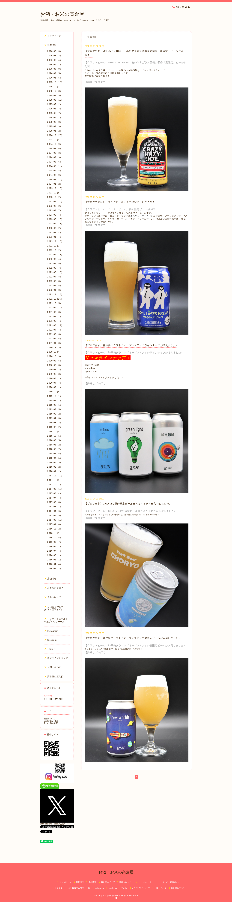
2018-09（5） (54, 440)
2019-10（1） (54, 396)
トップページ (54, 36)
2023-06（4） (54, 214)
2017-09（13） (55, 489)
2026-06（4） (54, 60)
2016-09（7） (54, 542)
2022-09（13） (55, 254)
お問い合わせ (54, 667)
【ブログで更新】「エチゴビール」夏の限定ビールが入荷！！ (121, 202)
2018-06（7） (54, 449)
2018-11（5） (54, 431)
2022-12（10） (55, 241)
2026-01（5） (54, 77)
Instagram (52, 631)
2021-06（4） (54, 321)
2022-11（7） (54, 245)
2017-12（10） (55, 475)
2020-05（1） (54, 378)
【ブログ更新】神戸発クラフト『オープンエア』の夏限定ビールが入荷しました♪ (132, 638)
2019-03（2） (54, 422)
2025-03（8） (54, 122)
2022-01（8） (54, 290)
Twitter (50, 649)
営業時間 (48, 696)
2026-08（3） (54, 51)
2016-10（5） (54, 537)
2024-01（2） (54, 184)
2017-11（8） (54, 480)
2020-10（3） (54, 356)
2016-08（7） (54, 546)
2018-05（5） (54, 453)
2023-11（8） (54, 192)
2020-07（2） (54, 369)
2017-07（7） (54, 497)
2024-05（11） (55, 166)
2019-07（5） (54, 409)
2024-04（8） (54, 170)
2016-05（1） (54, 559)
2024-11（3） (54, 139)
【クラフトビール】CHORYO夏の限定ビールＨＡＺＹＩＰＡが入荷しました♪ (130, 511)
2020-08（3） (54, 365)
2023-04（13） (55, 223)
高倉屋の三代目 (55, 676)
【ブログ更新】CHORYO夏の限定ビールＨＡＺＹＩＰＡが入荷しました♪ (128, 503)
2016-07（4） (54, 551)
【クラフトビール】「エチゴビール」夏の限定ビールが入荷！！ (122, 209)
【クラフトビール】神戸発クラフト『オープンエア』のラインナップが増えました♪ (133, 352)
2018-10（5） (54, 436)
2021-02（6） (54, 338)
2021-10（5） (54, 303)
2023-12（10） (55, 188)
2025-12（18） (55, 82)
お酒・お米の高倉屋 (62, 14)
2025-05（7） (54, 113)
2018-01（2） (54, 471)
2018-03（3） (54, 462)
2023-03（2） (54, 228)
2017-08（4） (54, 493)
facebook (52, 640)
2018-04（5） (54, 458)
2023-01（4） (54, 237)
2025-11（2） (54, 86)
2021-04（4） (54, 329)
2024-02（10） (55, 179)
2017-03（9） (54, 515)
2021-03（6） (54, 334)
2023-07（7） (54, 210)
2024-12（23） (55, 135)
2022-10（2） (54, 250)
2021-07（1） (54, 316)
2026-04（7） (54, 64)
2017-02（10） (55, 520)
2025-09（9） (54, 95)
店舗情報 (52, 578)
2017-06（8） (54, 502)
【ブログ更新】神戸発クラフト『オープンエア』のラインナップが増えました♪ (131, 345)
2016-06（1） (54, 555)
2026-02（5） (54, 73)
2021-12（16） (55, 294)
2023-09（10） (55, 201)
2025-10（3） (54, 91)
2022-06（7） (54, 268)
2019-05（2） (54, 413)
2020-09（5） (54, 360)
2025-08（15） (55, 100)
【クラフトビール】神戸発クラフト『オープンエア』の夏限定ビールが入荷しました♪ (135, 645)
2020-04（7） (54, 383)
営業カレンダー (55, 597)
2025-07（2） (54, 104)
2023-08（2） (54, 206)
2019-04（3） (54, 418)
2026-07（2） (54, 55)
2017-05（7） (54, 506)
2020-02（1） (54, 387)
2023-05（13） (55, 219)
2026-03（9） (54, 69)
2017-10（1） (54, 484)
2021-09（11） (55, 307)
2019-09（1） (54, 400)
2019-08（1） (54, 405)
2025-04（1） (54, 117)
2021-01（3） (54, 343)
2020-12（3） (54, 347)
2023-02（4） (54, 232)
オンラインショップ (57, 658)
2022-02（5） (54, 285)
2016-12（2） (54, 528)
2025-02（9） (54, 126)
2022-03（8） (54, 281)
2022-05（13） (55, 272)
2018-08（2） (54, 444)
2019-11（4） (54, 391)
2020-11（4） (54, 352)
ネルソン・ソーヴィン (141, 216)
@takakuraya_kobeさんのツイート (56, 824)
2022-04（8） (54, 276)
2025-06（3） (54, 108)
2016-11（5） (54, 533)
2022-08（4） (54, 259)
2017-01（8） (54, 524)
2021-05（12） (55, 325)
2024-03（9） (54, 175)
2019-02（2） (54, 427)
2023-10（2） (54, 197)
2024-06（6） (54, 161)
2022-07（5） (54, 263)
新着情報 (52, 45)
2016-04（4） (54, 564)
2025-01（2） (54, 130)
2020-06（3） (54, 374)
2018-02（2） (54, 467)
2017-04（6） (54, 511)
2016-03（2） (54, 568)
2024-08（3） (54, 153)
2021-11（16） (55, 299)
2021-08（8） (54, 312)
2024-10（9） (54, 144)
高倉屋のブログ (55, 588)
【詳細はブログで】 (96, 82)
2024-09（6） (54, 148)
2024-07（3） (54, 157)
